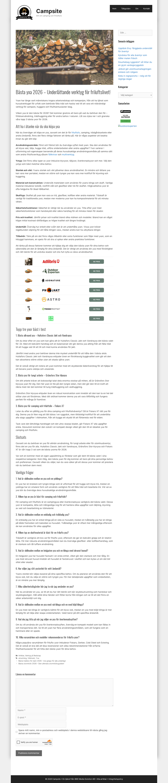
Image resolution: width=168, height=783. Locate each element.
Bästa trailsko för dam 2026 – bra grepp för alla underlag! (42, 661)
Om (136, 8)
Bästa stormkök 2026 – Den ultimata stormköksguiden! (41, 664)
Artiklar (21, 655)
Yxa (37, 658)
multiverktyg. (68, 154)
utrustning (22, 658)
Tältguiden (125, 8)
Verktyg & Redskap (33, 655)
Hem (114, 8)
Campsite (49, 11)
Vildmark (31, 658)
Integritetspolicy (116, 779)
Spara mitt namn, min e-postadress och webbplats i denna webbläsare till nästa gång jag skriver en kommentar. (62, 732)
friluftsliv (76, 132)
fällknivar (52, 154)
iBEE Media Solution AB (85, 779)
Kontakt (146, 8)
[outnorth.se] (125, 123)
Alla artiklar (102, 779)
